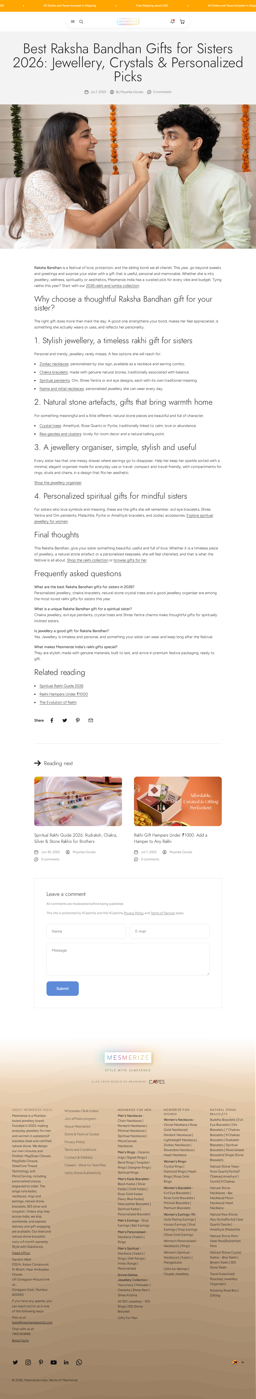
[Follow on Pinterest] (41, 1362)
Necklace (124, 1237)
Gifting (215, 1295)
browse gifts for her (130, 560)
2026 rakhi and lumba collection (112, 285)
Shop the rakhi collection (87, 560)
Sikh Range (136, 1258)
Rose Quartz (219, 1171)
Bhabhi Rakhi (219, 1262)
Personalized (127, 1268)
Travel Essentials (222, 1274)
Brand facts (20, 1340)
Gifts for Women (176, 1269)
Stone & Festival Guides (81, 1134)
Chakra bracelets (54, 372)
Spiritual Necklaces (132, 1136)
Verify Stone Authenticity (82, 1173)
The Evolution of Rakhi (58, 702)
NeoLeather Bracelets (133, 1204)
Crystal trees (50, 425)
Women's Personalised (180, 1241)
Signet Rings (136, 1157)
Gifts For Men (128, 1318)
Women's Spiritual (177, 1252)
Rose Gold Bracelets (178, 1198)
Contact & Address (78, 1157)
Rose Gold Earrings (179, 1235)
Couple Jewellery (176, 1274)
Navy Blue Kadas (130, 1199)
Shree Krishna (127, 1295)
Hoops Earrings (175, 1224)
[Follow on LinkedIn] (66, 1362)
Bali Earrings (141, 1225)
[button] (72, 21)
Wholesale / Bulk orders (81, 1111)
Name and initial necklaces (62, 388)
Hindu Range (127, 1263)
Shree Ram (140, 1290)
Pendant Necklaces (132, 1126)
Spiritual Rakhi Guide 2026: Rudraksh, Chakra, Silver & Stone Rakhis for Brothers (75, 838)
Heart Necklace (175, 1155)
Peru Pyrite (217, 1219)
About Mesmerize (77, 1126)
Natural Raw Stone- (224, 1214)
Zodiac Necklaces (177, 1145)
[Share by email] (91, 720)
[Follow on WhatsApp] (79, 1362)
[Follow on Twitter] (15, 1362)
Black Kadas (127, 1184)
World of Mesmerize (63, 1380)
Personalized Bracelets (134, 1214)
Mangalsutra (173, 1262)
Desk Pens (217, 1241)
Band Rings (126, 1162)
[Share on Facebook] (52, 720)
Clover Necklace (176, 1125)
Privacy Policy (134, 913)
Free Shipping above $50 (127, 5)
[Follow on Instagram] (28, 1362)
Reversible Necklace (178, 1150)
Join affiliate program (80, 1119)
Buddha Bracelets (223, 1120)
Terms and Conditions (80, 1150)
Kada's (138, 1237)
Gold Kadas (138, 1189)
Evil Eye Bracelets (177, 1193)
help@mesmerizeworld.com (32, 1322)
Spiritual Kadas (129, 1209)
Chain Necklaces (130, 1121)
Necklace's (171, 1257)
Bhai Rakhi (229, 1257)
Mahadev (142, 1285)
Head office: (21, 1253)
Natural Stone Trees (224, 1166)
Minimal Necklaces (131, 1131)
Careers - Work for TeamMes (85, 1165)
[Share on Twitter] (65, 720)
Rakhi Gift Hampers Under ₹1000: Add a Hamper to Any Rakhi (170, 838)
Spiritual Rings (128, 1172)
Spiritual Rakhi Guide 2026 (61, 686)
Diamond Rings (175, 1171)
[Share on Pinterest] (78, 720)
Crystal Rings (173, 1166)
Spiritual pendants (55, 380)
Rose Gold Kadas (130, 1194)
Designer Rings (139, 1167)
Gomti (214, 1181)
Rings (122, 1242)
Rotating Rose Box (223, 1290)
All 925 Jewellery (130, 1301)
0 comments (162, 92)
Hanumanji (125, 1285)
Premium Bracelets (177, 1208)
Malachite (233, 1229)
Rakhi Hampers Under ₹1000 (64, 694)
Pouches (216, 1279)
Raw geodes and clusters (60, 434)
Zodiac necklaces (54, 364)
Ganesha (124, 1290)
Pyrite (233, 1171)
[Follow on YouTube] (53, 1362)
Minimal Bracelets (176, 1203)
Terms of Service (163, 913)
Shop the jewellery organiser (58, 482)
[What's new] (173, 21)
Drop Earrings (188, 1229)
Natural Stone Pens (224, 1236)
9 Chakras (228, 1181)
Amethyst (230, 1176)
